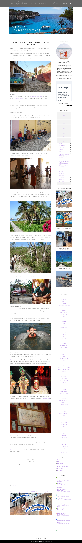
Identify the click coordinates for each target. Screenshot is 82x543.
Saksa (64, 415)
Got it (72, 3)
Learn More (66, 3)
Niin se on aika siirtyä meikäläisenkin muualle (62, 510)
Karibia (64, 343)
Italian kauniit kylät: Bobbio (63, 496)
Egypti (64, 321)
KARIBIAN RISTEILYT (62, 465)
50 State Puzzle (61, 477)
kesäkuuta (61, 171)
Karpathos (64, 347)
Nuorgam (64, 384)
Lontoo (64, 365)
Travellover (60, 498)
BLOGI (58, 459)
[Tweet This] (27, 455)
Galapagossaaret (64, 327)
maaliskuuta (62, 177)
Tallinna (64, 428)
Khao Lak (64, 349)
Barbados (64, 301)
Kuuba (64, 356)
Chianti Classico (64, 312)
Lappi (64, 360)
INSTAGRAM (60, 470)
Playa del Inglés (64, 393)
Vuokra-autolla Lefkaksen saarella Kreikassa (64, 162)
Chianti (64, 310)
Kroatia (64, 354)
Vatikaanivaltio (64, 446)
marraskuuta (62, 145)
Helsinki (64, 332)
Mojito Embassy (19, 98)
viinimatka (64, 452)
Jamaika (64, 338)
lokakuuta (61, 147)
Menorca (64, 373)
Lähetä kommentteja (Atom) (19, 485)
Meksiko (64, 371)
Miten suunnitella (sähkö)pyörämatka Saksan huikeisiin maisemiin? (63, 515)
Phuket (64, 389)
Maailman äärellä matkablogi (61, 490)
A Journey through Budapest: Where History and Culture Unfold (63, 505)
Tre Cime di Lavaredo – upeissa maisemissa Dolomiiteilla (64, 500)
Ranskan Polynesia (64, 400)
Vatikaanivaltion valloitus (63, 170)
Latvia (64, 362)
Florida (64, 325)
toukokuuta (61, 173)
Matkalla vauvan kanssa (64, 369)
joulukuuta (61, 143)
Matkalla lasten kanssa (64, 367)
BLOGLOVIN (60, 472)
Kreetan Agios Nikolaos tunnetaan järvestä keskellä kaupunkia (63, 480)
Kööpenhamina (64, 358)
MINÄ (58, 461)
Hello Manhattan (48, 541)
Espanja (64, 323)
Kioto (64, 351)
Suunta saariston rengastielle (63, 160)
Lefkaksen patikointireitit (63, 158)
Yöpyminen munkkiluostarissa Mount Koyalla (64, 166)
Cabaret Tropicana (14, 359)
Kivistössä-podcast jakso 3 (63, 523)
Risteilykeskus (64, 404)
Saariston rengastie (64, 413)
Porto (64, 395)
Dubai (64, 316)
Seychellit (64, 417)
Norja (64, 382)
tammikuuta (61, 181)
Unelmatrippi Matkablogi (63, 495)
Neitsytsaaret (64, 380)
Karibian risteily (64, 345)
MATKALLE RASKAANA (62, 466)
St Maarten (64, 422)
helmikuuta (61, 179)
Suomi (64, 426)
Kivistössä (59, 522)
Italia (64, 336)
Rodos (64, 406)
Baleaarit (64, 299)
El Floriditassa (17, 399)
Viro (64, 448)
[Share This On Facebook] (25, 455)
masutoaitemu (60, 519)
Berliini (64, 303)
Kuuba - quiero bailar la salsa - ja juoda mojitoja (64, 155)
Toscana (64, 435)
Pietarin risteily (64, 391)
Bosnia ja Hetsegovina (64, 305)
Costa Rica (64, 314)
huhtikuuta (61, 175)
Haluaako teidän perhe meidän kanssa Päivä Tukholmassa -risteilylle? (29, 492)
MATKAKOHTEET (61, 463)
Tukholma (64, 437)
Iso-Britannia (64, 334)
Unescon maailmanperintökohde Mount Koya (64, 168)
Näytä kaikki (70, 525)
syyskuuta (61, 149)
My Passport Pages (62, 502)
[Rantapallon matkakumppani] (56, 530)
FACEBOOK (60, 468)
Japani (64, 340)
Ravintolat (64, 402)
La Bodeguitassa (46, 398)
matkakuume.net (61, 513)
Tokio (64, 433)
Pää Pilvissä (60, 483)
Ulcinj (64, 444)
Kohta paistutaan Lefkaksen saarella (63, 164)
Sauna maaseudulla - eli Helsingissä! (63, 157)
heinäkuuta (61, 153)
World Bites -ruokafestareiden (35, 96)
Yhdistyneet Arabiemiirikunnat (64, 450)
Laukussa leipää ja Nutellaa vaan (64, 520)
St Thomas (64, 424)
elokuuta (61, 151)
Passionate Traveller (62, 508)
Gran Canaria (64, 329)
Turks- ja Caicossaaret (64, 439)
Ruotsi (64, 411)
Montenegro (64, 378)
